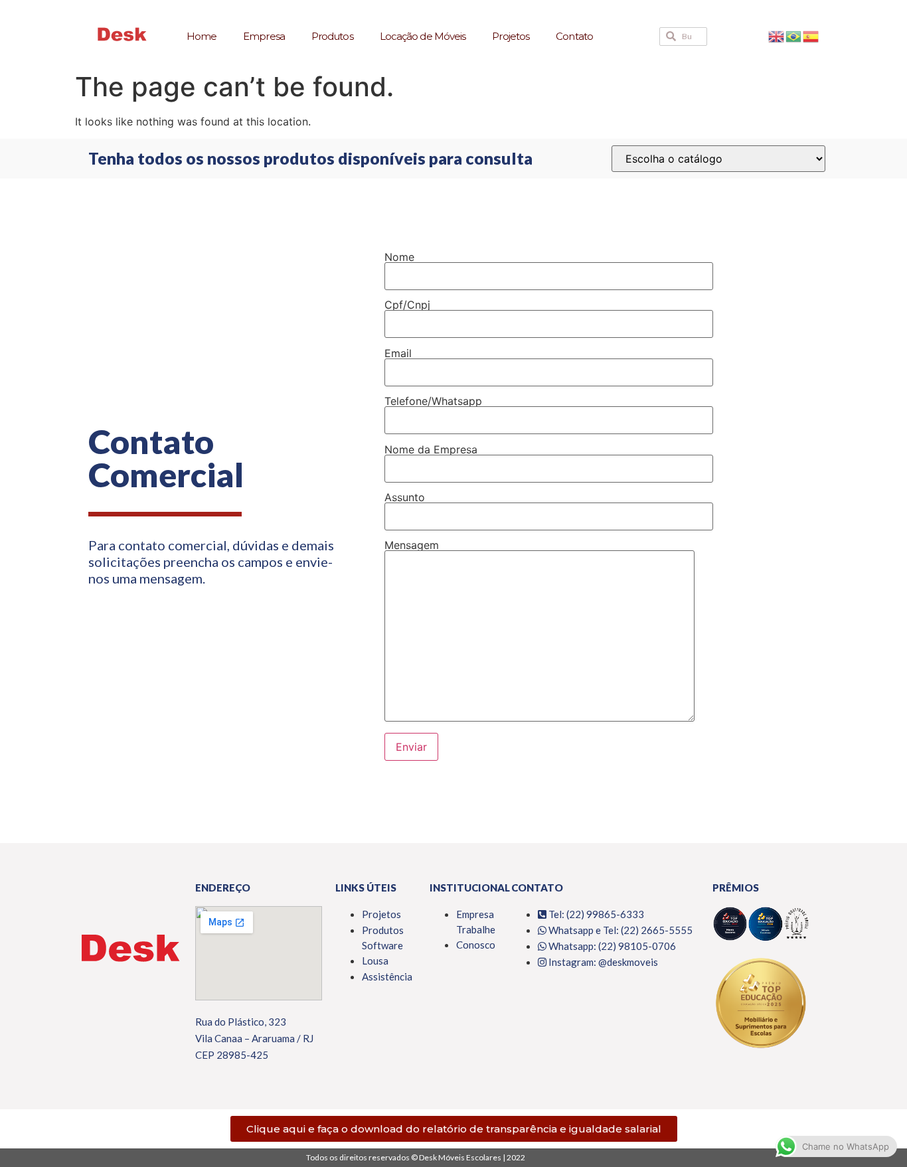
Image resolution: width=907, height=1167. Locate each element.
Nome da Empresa (430, 450)
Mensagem (411, 546)
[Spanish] (811, 35)
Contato (574, 36)
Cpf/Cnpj (407, 305)
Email (398, 354)
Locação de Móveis (423, 36)
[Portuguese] (794, 35)
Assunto (404, 498)
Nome (399, 258)
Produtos (332, 36)
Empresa (264, 36)
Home (201, 36)
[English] (776, 35)
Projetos (510, 36)
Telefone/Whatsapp (433, 402)
